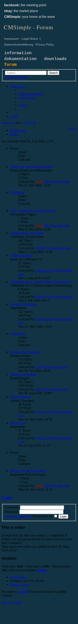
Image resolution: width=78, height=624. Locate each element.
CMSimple (17, 192)
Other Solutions (20, 397)
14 (27, 123)
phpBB (23, 591)
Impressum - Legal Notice (21, 38)
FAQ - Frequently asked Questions (33, 210)
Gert (38, 367)
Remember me (43, 516)
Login (7, 497)
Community (18, 333)
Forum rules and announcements (31, 166)
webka (41, 570)
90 (34, 123)
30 (31, 123)
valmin (39, 248)
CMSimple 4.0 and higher (27, 233)
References (17, 423)
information (18, 53)
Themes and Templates (25, 352)
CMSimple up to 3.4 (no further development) (40, 281)
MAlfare (40, 296)
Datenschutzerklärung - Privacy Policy (29, 44)
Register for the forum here (27, 471)
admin (39, 181)
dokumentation (20, 59)
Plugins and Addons (23, 374)
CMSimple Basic (21, 255)
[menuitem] (30, 94)
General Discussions (23, 304)
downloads (55, 59)
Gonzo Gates (43, 270)
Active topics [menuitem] (8, 123)
